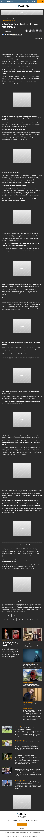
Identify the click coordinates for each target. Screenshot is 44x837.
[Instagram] (23, 828)
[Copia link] (40, 30)
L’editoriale (14, 820)
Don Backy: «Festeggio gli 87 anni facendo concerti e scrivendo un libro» (31, 685)
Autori (20, 820)
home (3, 18)
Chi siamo (8, 820)
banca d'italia (6, 615)
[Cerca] (4, 1)
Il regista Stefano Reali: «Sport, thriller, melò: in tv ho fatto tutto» (11, 643)
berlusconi (15, 615)
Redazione (26, 820)
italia (13, 619)
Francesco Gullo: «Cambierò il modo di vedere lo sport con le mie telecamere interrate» (28, 728)
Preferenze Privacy (13, 836)
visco (37, 619)
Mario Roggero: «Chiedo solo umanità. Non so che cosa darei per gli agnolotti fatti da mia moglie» (27, 770)
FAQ (32, 820)
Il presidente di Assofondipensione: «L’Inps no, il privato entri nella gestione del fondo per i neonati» (32, 645)
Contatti (36, 820)
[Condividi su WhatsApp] (33, 30)
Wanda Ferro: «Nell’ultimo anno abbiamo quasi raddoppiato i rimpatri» (32, 711)
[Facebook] (18, 828)
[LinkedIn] (26, 828)
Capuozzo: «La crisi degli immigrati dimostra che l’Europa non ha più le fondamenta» (27, 742)
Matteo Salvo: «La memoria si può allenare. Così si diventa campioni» (31, 665)
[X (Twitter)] (21, 828)
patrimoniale (30, 619)
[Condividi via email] (37, 30)
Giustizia (17, 768)
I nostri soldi (26, 642)
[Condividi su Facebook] (26, 30)
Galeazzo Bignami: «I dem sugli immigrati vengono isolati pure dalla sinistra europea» (28, 782)
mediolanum (21, 619)
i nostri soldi (6, 619)
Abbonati (40, 1)
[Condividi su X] (30, 30)
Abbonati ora (22, 824)
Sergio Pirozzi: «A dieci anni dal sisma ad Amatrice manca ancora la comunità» (32, 704)
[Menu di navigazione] (1, 1)
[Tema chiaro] (21, 1)
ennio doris (23, 615)
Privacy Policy (35, 835)
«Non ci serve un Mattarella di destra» (24, 755)
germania (31, 615)
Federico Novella (6, 31)
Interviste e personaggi (9, 18)
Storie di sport (18, 726)
